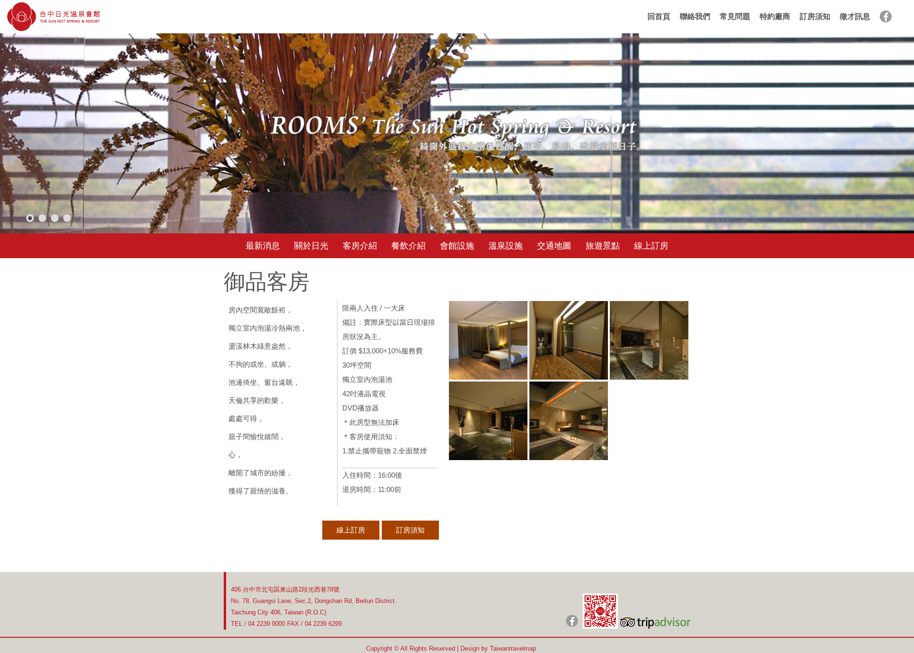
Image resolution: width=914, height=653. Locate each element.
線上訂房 (651, 246)
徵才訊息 (855, 16)
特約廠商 (775, 16)
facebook (886, 16)
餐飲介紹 (408, 246)
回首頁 (658, 16)
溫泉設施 (505, 246)
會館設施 (457, 246)
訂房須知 (815, 16)
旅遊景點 (603, 246)
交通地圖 (554, 246)
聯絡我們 (695, 16)
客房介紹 (360, 246)
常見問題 (735, 16)
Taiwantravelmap (513, 648)
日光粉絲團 (572, 621)
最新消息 (263, 246)
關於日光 (311, 246)
